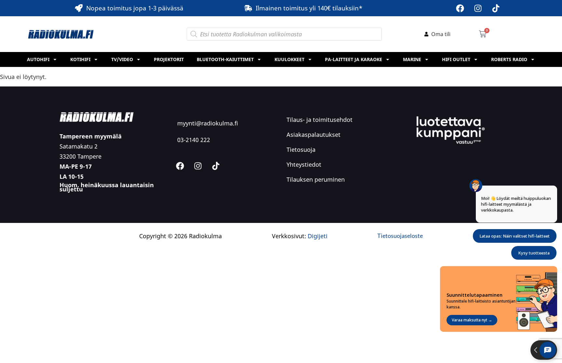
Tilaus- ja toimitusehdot (320, 119)
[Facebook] (460, 8)
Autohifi (38, 59)
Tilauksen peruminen (316, 179)
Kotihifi (80, 59)
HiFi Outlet (456, 59)
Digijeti (318, 236)
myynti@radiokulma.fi (207, 123)
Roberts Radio (509, 59)
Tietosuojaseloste (400, 235)
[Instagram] (478, 8)
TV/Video (122, 59)
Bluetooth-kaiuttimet (225, 59)
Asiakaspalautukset (314, 134)
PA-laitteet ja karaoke (353, 59)
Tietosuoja (301, 149)
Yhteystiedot (304, 164)
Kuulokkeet (289, 59)
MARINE (412, 59)
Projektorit (169, 59)
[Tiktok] (496, 8)
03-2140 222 (193, 140)
